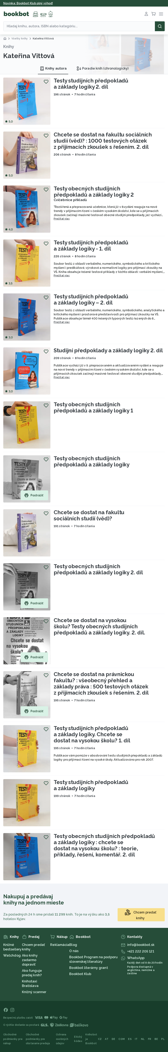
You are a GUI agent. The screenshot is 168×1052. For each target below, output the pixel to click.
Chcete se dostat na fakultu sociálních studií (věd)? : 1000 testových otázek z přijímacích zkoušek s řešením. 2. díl (103, 141)
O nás (73, 951)
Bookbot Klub (80, 974)
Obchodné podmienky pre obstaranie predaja (38, 1039)
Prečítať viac (62, 218)
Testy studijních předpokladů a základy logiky (91, 785)
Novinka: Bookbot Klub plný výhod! (28, 3)
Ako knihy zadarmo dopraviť (30, 960)
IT (136, 1039)
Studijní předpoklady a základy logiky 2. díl (108, 350)
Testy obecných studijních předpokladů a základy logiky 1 (93, 407)
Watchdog (12, 955)
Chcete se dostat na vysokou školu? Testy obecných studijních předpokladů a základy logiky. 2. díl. (99, 626)
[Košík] (153, 14)
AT (106, 1039)
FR (149, 1039)
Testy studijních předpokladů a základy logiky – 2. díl (91, 299)
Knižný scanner (34, 992)
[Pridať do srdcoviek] (46, 81)
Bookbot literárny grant (88, 968)
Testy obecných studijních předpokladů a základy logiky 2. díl (98, 569)
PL (163, 1039)
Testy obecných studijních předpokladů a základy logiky (91, 461)
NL (143, 1039)
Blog (73, 945)
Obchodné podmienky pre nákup (13, 1039)
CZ (100, 1039)
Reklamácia (59, 945)
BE (156, 1039)
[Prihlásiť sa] (146, 14)
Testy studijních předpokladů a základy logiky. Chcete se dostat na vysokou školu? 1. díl (92, 734)
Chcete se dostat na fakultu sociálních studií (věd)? (89, 515)
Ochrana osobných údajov (62, 1039)
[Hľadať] (160, 26)
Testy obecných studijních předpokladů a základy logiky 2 (94, 191)
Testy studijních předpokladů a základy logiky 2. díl (91, 84)
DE (113, 1039)
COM (121, 1039)
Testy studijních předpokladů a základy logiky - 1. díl (91, 245)
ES (130, 1039)
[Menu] (161, 14)
